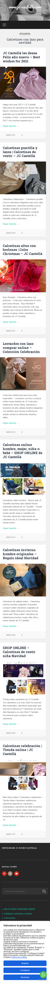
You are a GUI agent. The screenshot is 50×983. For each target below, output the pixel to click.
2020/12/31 (10, 135)
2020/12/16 (10, 432)
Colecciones (9, 918)
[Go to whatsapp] (43, 974)
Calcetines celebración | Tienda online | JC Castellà (22, 750)
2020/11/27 (10, 834)
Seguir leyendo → (11, 126)
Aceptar (25, 963)
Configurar (25, 970)
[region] (25, 952)
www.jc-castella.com (25, 6)
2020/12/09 (10, 635)
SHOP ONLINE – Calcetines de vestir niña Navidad (19, 652)
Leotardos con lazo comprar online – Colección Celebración (21, 347)
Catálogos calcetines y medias (18, 913)
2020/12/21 (10, 331)
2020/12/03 (10, 733)
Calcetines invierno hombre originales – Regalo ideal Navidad (20, 554)
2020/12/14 (10, 537)
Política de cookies (19, 957)
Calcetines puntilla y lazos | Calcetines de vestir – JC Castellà (20, 152)
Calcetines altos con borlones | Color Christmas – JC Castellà (22, 249)
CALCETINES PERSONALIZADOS (19, 909)
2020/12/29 (10, 233)
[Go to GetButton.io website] (43, 980)
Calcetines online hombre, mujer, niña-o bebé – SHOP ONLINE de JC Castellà (22, 450)
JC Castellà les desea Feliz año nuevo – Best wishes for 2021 (21, 57)
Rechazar (25, 977)
